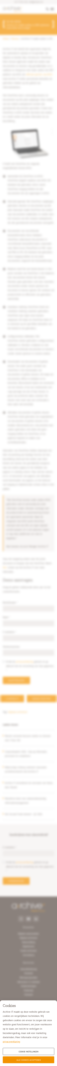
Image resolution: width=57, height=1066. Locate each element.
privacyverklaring (11, 1041)
